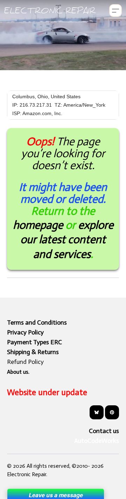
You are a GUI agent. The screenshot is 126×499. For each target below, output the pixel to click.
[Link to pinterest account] (112, 412)
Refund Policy (25, 362)
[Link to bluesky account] (97, 412)
